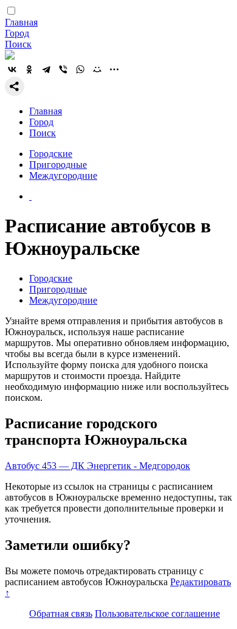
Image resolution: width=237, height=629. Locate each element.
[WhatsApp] (80, 69)
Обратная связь (60, 613)
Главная (21, 22)
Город (17, 33)
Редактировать (200, 582)
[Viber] (63, 69)
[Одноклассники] (29, 69)
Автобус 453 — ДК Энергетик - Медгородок (97, 465)
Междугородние (63, 175)
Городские (50, 153)
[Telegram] (46, 69)
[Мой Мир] (97, 69)
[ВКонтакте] (12, 69)
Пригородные (58, 164)
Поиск (18, 44)
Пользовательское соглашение (157, 613)
